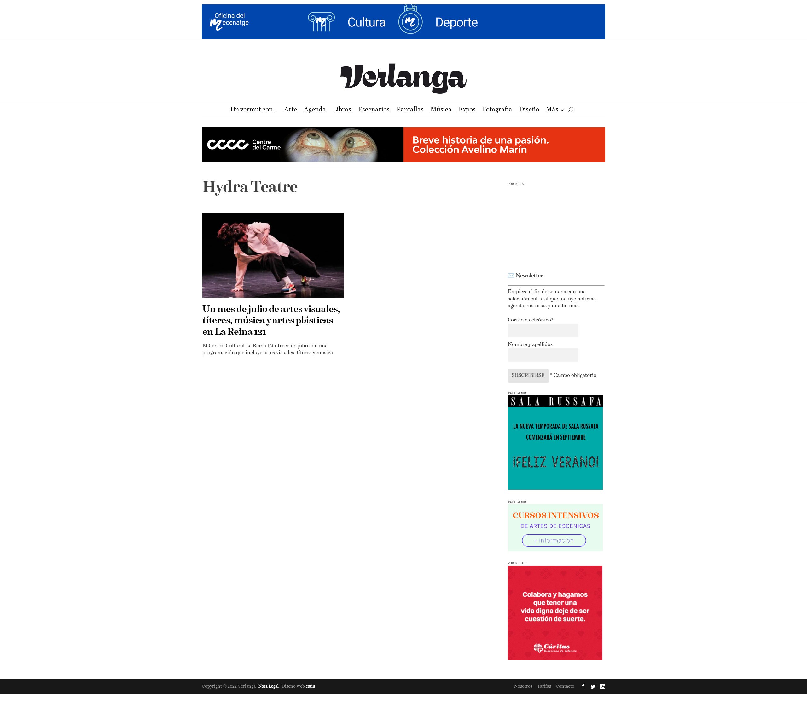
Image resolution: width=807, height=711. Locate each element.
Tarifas (544, 686)
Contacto (565, 686)
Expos (467, 110)
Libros (342, 110)
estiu (310, 687)
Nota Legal (269, 687)
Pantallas (410, 110)
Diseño (529, 110)
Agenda (315, 110)
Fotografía (497, 110)
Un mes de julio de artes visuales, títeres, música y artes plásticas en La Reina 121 (271, 321)
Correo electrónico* (531, 320)
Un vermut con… (253, 110)
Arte (290, 110)
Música (441, 110)
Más (552, 110)
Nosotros (523, 686)
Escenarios (374, 110)
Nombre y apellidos (530, 344)
